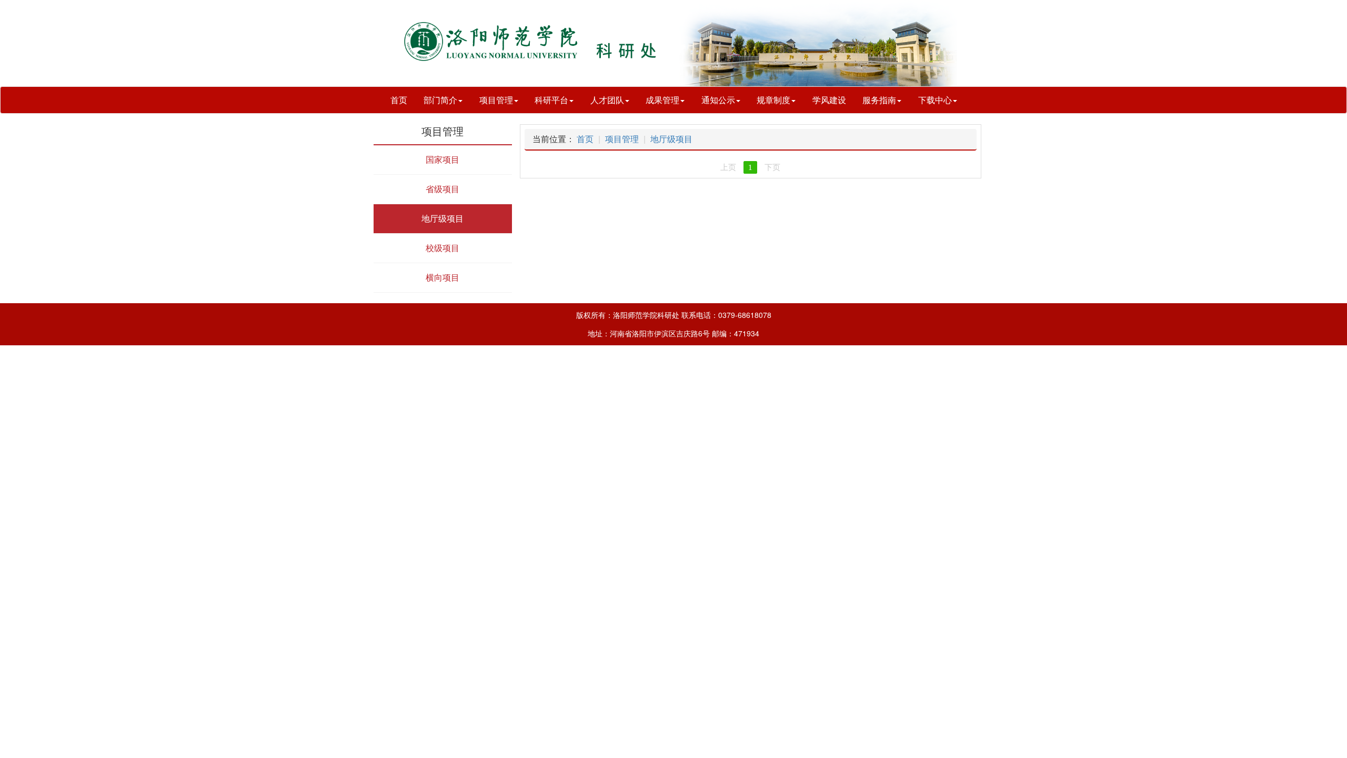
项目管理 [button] (496, 100)
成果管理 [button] (662, 100)
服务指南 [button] (879, 100)
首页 (398, 100)
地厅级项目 (671, 139)
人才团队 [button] (607, 100)
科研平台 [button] (551, 100)
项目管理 (622, 139)
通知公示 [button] (718, 100)
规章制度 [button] (773, 100)
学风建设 (829, 100)
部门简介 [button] (440, 100)
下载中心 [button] (935, 100)
